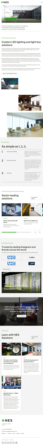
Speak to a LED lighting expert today (10, 73)
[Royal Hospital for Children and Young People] (11, 263)
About (14, 433)
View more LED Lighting (34, 198)
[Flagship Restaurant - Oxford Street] (31, 257)
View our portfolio (6, 269)
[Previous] (35, 232)
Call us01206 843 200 (7, 429)
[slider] (16, 232)
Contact (22, 433)
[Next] (39, 232)
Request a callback (21, 316)
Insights (18, 433)
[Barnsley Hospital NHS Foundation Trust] (11, 257)
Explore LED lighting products (11, 18)
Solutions (3, 433)
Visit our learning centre (35, 337)
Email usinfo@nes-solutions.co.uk (10, 431)
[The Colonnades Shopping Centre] (31, 263)
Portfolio (9, 433)
